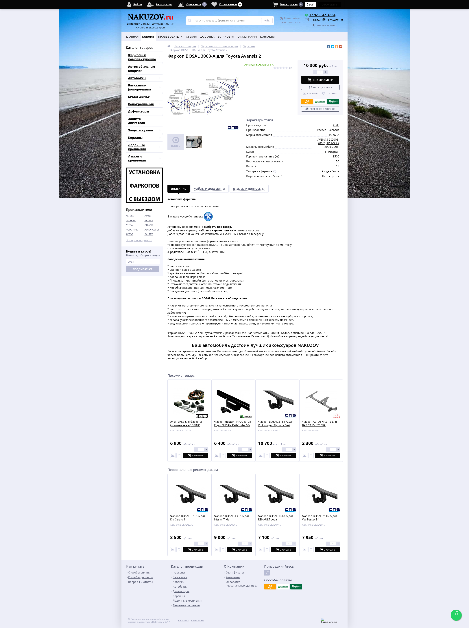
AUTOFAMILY (152, 229)
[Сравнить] (173, 455)
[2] (277, 68)
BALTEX (149, 234)
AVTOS (129, 234)
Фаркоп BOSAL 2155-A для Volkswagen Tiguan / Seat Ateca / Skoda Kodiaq (275, 425)
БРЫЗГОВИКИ (139, 97)
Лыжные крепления (137, 158)
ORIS (336, 125)
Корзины (135, 137)
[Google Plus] (340, 46)
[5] (286, 68)
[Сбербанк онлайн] (333, 101)
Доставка (207, 36)
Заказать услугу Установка (185, 216)
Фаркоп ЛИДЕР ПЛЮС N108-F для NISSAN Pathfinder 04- (233, 423)
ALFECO (130, 215)
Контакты (267, 36)
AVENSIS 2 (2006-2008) (331, 145)
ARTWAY (149, 220)
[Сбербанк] (320, 101)
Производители (170, 36)
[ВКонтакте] (328, 46)
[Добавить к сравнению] (173, 549)
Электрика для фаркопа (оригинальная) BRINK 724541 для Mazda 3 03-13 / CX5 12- (188, 427)
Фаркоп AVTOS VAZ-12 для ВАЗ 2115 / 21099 (319, 423)
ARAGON (131, 220)
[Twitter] (332, 46)
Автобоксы (137, 78)
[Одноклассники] (336, 46)
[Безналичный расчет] (307, 101)
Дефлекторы (138, 111)
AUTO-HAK (132, 229)
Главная (132, 36)
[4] (283, 68)
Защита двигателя (136, 121)
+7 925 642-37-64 (322, 15)
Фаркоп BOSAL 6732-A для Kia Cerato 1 (187, 517)
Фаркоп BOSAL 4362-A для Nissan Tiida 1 (231, 517)
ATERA (129, 225)
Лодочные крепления (137, 147)
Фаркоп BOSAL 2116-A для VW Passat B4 (319, 517)
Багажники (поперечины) (139, 87)
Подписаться (142, 269)
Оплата (191, 36)
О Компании (247, 36)
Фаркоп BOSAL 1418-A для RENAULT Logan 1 (275, 517)
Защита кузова (140, 130)
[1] (274, 68)
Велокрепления (141, 104)
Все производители (139, 240)
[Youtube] (267, 573)
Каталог (148, 36)
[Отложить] (179, 455)
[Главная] (168, 46)
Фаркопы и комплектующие (142, 57)
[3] (280, 68)
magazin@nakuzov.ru (326, 19)
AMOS (148, 215)
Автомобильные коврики (141, 68)
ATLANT (149, 225)
